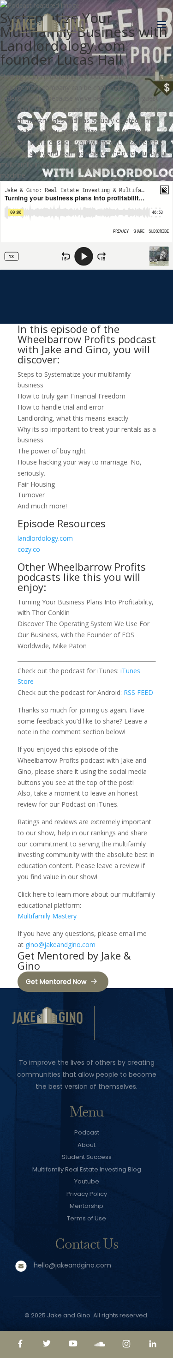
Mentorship (86, 1205)
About (86, 1145)
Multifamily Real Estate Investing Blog (86, 1169)
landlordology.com (45, 538)
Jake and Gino (68, 1315)
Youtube (86, 1181)
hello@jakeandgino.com (72, 1265)
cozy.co (29, 549)
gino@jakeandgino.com (60, 944)
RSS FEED (138, 692)
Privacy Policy (86, 1193)
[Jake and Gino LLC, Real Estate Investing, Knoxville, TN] (134, 1024)
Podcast (86, 1132)
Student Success (87, 1157)
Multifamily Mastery (47, 915)
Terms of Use (86, 1218)
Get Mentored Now (56, 981)
